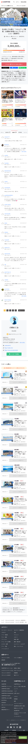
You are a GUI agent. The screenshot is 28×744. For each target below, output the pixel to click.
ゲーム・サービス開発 (5, 641)
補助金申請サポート (5, 709)
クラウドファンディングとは (7, 670)
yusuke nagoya (7, 204)
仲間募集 (20, 132)
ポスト (6, 67)
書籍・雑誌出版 (17, 641)
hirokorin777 (7, 137)
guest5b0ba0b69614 (8, 195)
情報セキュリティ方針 (18, 708)
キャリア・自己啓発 (20, 622)
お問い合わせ (16, 693)
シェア (14, 67)
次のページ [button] (21, 310)
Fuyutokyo (6, 163)
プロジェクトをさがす (21, 5)
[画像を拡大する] (12, 378)
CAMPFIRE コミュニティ (6, 686)
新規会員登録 (23, 2)
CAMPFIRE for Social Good (7, 691)
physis (5, 223)
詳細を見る (4, 382)
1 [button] (4, 310)
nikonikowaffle (7, 213)
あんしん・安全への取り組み (20, 686)
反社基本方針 (16, 710)
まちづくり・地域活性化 (18, 36)
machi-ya (3, 707)
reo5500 (6, 155)
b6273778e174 (7, 272)
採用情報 (14, 730)
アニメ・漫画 (4, 637)
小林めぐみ (8, 36)
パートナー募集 (22, 730)
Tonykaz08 (6, 239)
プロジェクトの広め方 (5, 675)
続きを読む (24, 151)
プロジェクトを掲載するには (7, 5)
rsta (5, 264)
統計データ (16, 675)
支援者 (14, 132)
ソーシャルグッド (5, 648)
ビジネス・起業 (4, 644)
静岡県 (14, 38)
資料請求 (3, 660)
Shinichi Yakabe (7, 299)
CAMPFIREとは (17, 684)
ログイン (17, 2)
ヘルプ (15, 691)
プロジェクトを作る (5, 657)
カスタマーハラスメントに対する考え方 (20, 713)
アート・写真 (4, 646)
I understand (22, 737)
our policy (14, 742)
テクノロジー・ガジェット (6, 630)
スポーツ (16, 637)
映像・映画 (16, 639)
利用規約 (16, 698)
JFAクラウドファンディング (7, 704)
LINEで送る (23, 67)
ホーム (2, 132)
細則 (15, 701)
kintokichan (6, 144)
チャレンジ (16, 634)
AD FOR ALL (4, 700)
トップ (2, 620)
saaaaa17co (7, 247)
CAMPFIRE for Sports (5, 695)
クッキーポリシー (17, 716)
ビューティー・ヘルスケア (19, 644)
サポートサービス (17, 670)
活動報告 (7, 132)
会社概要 (6, 730)
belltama (6, 232)
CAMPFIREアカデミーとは (6, 668)
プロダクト (3, 632)
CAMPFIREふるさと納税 (6, 698)
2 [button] (7, 310)
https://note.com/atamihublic (11, 350)
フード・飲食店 (4, 634)
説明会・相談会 (17, 668)
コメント (25, 132)
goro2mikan (6, 289)
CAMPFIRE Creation (5, 688)
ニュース (16, 688)
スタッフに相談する (18, 657)
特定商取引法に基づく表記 (19, 705)
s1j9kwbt (6, 279)
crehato (6, 181)
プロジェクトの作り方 (5, 672)
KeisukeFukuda (7, 170)
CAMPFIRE (3, 684)
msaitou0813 (8, 345)
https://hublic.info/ (9, 348)
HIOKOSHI (3, 702)
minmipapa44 (7, 187)
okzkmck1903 (7, 253)
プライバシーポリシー (18, 703)
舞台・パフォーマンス (18, 646)
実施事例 (16, 672)
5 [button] (15, 310)
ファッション (4, 639)
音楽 (15, 632)
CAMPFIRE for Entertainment (7, 693)
